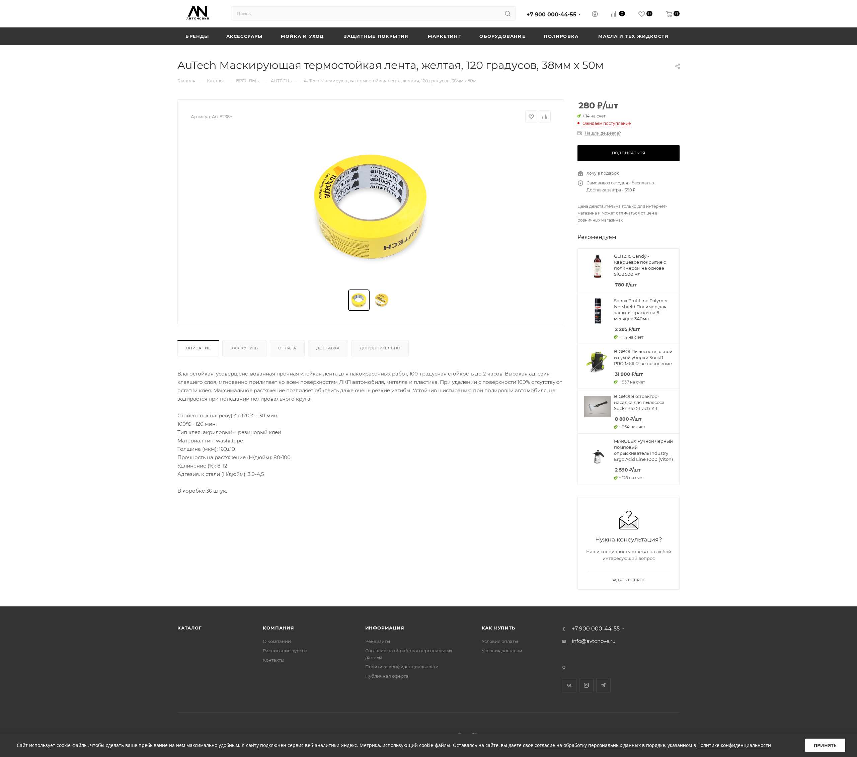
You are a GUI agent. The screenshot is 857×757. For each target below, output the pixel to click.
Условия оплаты (500, 641)
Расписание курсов (285, 650)
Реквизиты (377, 641)
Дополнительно (380, 348)
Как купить (244, 348)
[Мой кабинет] (595, 15)
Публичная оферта (386, 676)
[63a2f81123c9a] (371, 206)
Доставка (328, 348)
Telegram (603, 685)
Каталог (189, 627)
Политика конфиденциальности (402, 666)
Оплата (287, 348)
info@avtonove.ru (594, 641)
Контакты (273, 660)
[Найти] (507, 13)
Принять (825, 745)
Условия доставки (502, 650)
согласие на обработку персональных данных (588, 745)
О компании (277, 641)
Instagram (586, 685)
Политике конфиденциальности (734, 745)
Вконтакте (569, 685)
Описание (198, 348)
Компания (278, 627)
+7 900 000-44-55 (551, 14)
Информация (384, 627)
